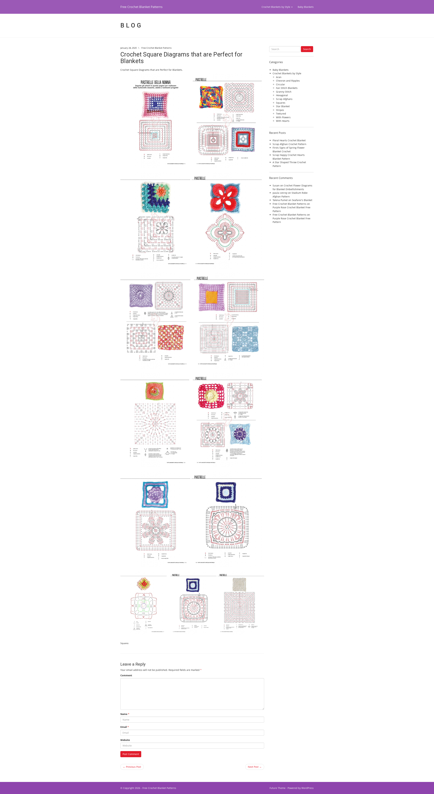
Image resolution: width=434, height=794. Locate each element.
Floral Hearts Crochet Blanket (289, 140)
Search (307, 49)
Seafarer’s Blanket (302, 200)
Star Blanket (283, 106)
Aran (278, 77)
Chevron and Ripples (288, 80)
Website (125, 740)
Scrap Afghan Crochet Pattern (289, 144)
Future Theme (277, 788)
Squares (124, 643)
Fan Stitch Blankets (287, 88)
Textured (281, 113)
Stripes (280, 110)
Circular (280, 84)
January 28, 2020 (128, 47)
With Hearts (282, 120)
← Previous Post (132, 766)
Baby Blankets (306, 6)
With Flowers (283, 117)
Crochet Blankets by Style (276, 6)
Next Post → (255, 766)
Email (124, 727)
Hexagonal (282, 95)
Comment (126, 675)
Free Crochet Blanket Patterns (141, 7)
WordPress (307, 788)
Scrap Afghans (284, 99)
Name (124, 714)
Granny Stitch (283, 91)
